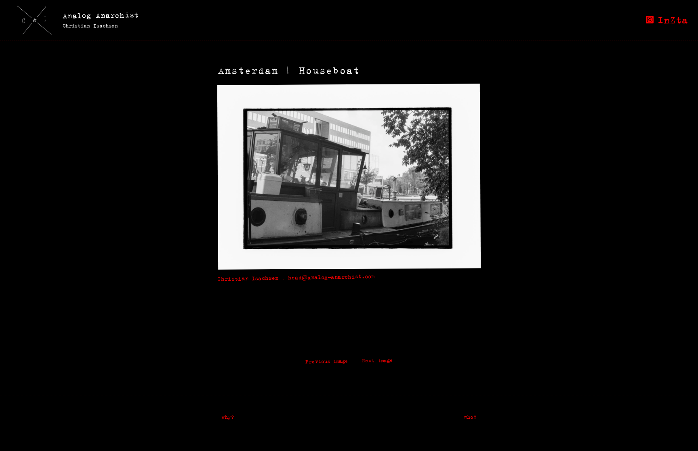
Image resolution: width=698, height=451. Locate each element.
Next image (377, 360)
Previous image (326, 361)
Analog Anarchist (101, 15)
